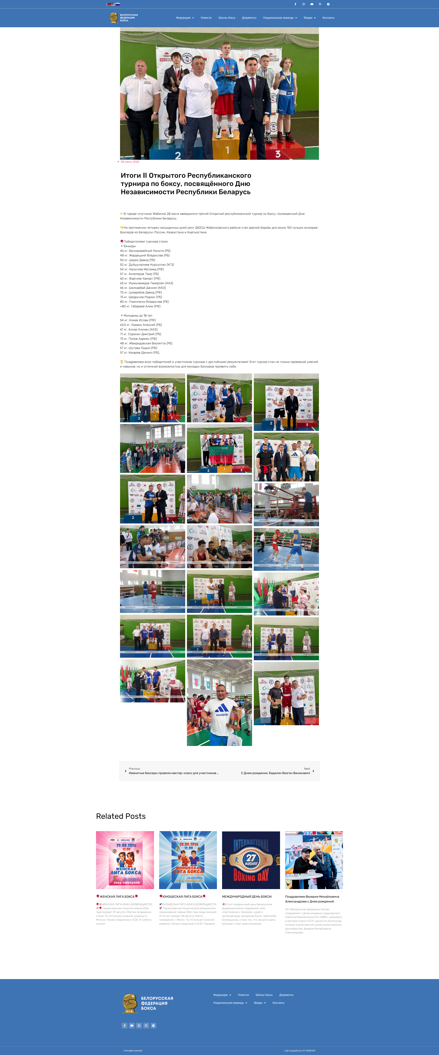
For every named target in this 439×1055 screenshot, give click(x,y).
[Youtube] (312, 4)
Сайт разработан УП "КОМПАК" (300, 1051)
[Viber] (320, 4)
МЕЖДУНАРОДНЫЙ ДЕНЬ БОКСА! (247, 897)
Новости (206, 17)
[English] (113, 4)
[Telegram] (328, 4)
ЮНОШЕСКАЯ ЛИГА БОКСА (182, 897)
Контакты (328, 17)
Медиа (308, 17)
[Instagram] (304, 4)
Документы (249, 17)
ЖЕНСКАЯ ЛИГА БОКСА (117, 897)
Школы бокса (226, 17)
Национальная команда (278, 17)
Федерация (183, 17)
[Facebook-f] (295, 4)
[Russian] (118, 4)
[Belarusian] (109, 4)
